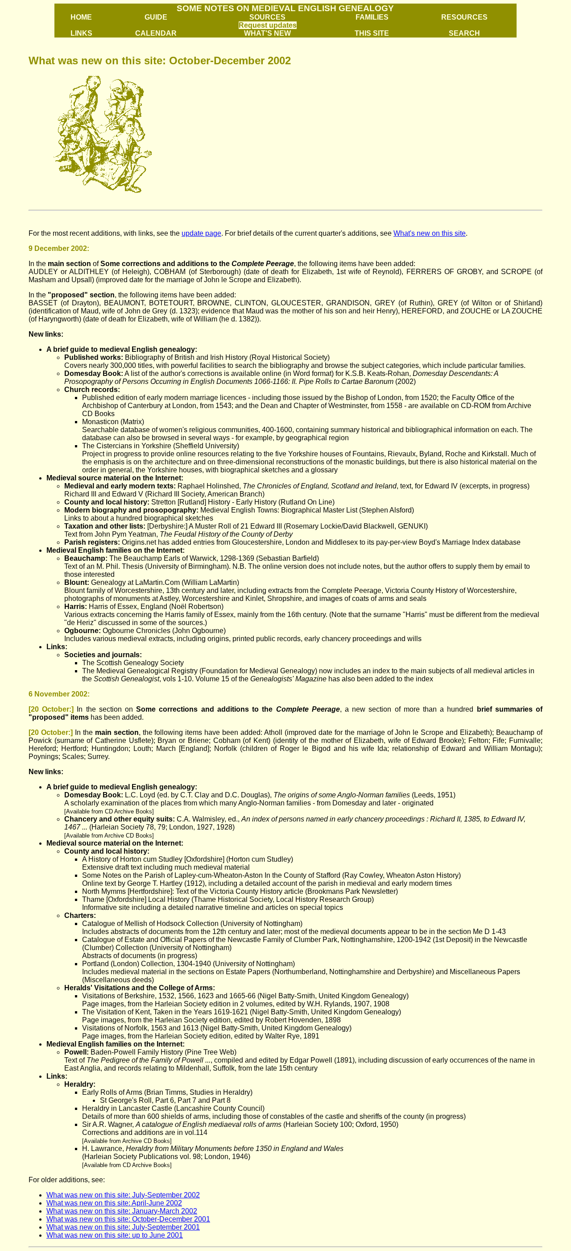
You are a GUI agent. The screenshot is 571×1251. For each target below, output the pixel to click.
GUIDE (156, 17)
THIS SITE (372, 33)
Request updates (268, 25)
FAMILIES (372, 17)
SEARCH (464, 33)
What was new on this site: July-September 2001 (123, 1227)
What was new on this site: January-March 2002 (121, 1211)
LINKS (81, 33)
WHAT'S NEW (267, 33)
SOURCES (267, 17)
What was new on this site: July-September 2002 (123, 1195)
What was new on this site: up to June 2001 (114, 1235)
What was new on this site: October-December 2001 (128, 1219)
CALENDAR (156, 33)
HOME (81, 17)
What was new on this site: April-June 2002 (114, 1203)
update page (201, 233)
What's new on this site (429, 233)
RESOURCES (464, 17)
